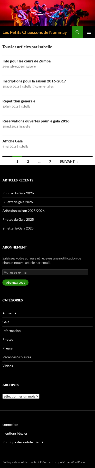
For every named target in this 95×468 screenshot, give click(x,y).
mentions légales (15, 433)
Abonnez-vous (15, 282)
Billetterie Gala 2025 (18, 228)
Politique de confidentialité (22, 442)
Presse (7, 348)
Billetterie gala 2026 (17, 202)
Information (11, 331)
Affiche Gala (12, 141)
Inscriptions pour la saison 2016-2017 (34, 81)
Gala (5, 322)
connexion (10, 424)
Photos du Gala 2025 (18, 219)
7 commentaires (43, 86)
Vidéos (7, 366)
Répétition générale (18, 101)
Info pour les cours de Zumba (26, 61)
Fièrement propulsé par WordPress (62, 462)
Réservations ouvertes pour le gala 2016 (35, 121)
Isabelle (31, 66)
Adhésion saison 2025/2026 (23, 211)
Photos (7, 339)
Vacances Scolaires (16, 357)
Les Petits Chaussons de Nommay (34, 32)
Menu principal (89, 32)
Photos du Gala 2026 (18, 193)
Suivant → (69, 161)
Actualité (9, 313)
